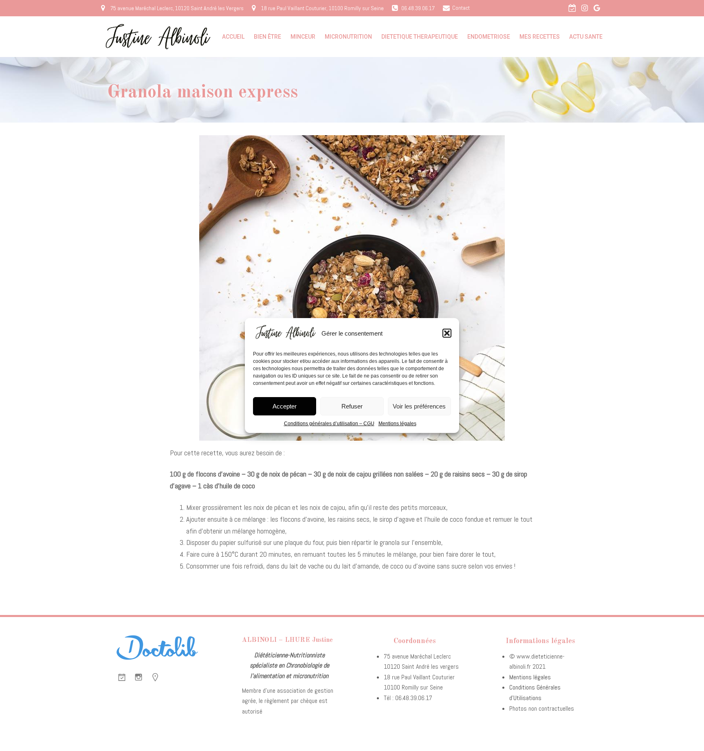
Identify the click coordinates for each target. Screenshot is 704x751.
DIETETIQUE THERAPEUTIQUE (419, 36)
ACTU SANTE (586, 36)
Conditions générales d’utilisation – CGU (329, 423)
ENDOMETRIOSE (488, 36)
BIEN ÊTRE (267, 36)
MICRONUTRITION (348, 36)
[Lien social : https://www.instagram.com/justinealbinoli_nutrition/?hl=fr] (585, 8)
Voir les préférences (419, 406)
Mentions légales (397, 423)
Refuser (352, 406)
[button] (447, 333)
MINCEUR (302, 36)
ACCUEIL (233, 36)
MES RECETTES (539, 36)
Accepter (285, 406)
